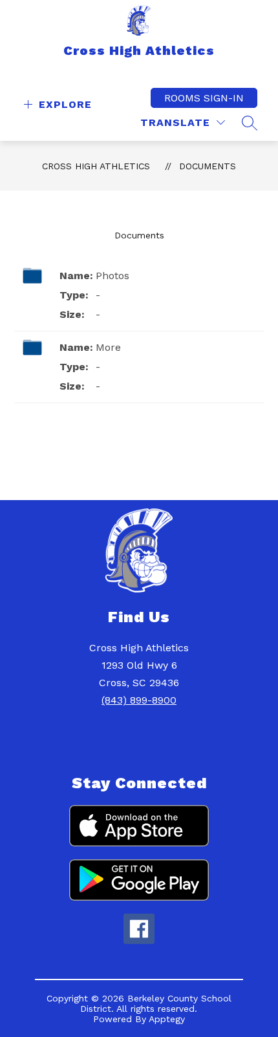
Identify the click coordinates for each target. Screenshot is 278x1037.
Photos (112, 275)
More (108, 347)
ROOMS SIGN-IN (204, 98)
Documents (207, 166)
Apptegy (167, 1019)
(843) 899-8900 (139, 700)
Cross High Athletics (96, 166)
